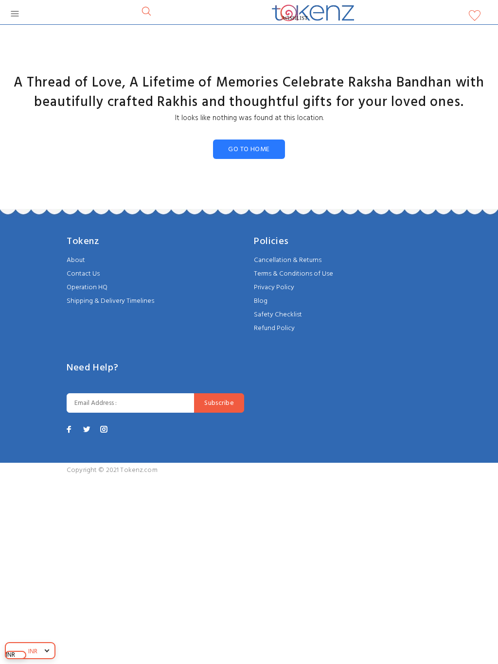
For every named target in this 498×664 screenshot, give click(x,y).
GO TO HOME (248, 149)
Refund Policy (274, 328)
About (76, 260)
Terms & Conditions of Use (293, 274)
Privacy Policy (274, 287)
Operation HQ (87, 287)
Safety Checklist (278, 314)
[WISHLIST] (474, 18)
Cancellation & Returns (287, 260)
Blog (260, 301)
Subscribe (219, 403)
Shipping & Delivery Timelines (110, 301)
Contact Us (83, 274)
